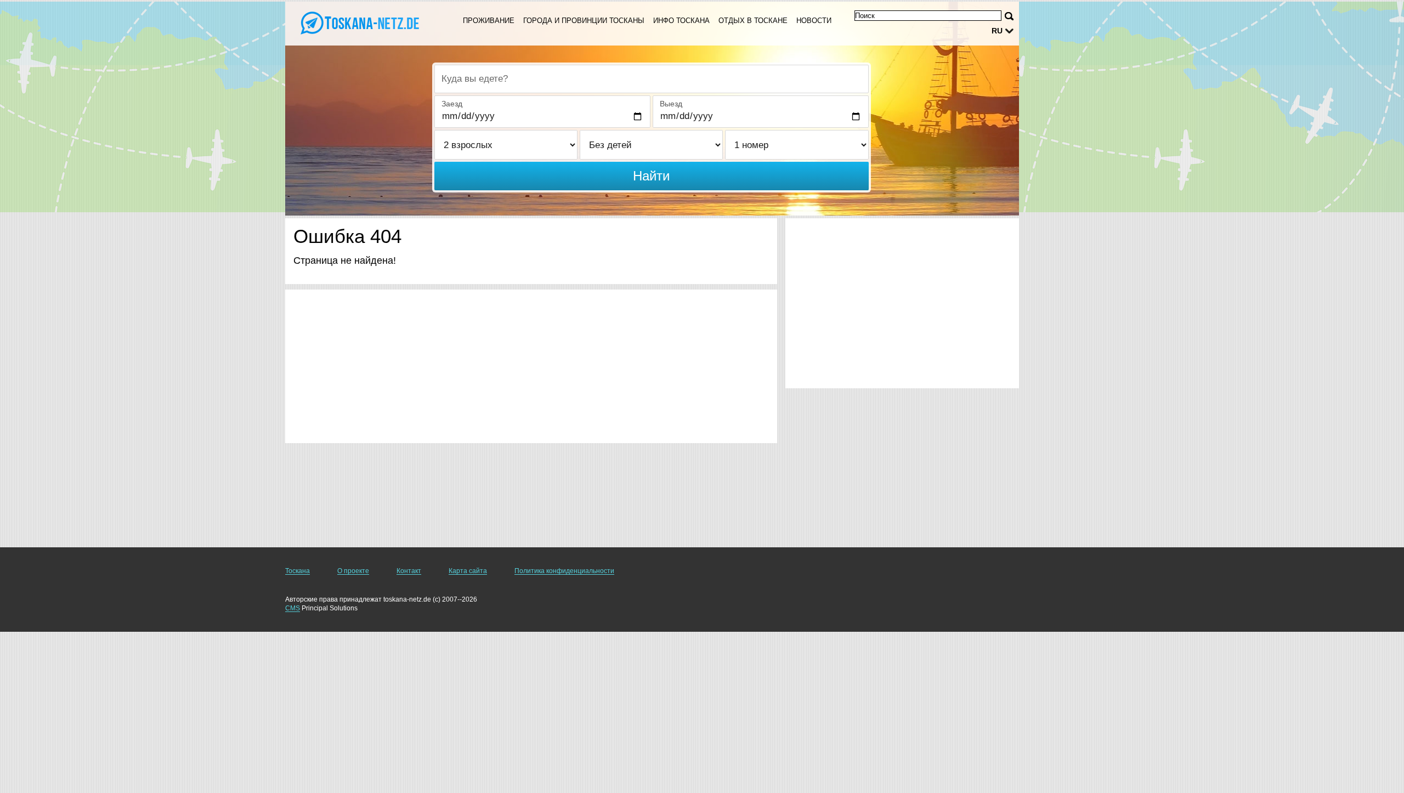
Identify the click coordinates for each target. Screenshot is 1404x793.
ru (997, 30)
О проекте (353, 571)
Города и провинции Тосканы (583, 20)
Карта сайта (468, 571)
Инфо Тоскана (681, 20)
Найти (651, 175)
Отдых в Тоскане (753, 20)
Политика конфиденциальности (564, 571)
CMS (292, 608)
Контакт (409, 571)
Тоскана (297, 571)
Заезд (451, 103)
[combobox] (651, 79)
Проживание (488, 20)
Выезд (671, 103)
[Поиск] (1009, 16)
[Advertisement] (531, 366)
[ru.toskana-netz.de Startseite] (360, 22)
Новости (813, 20)
